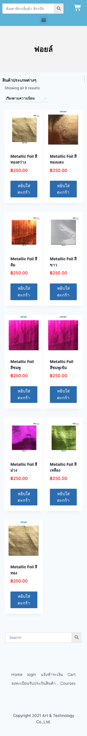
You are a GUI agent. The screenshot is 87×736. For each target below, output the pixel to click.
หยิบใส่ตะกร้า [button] (24, 189)
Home (17, 674)
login (31, 674)
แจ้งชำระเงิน (52, 674)
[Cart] (77, 7)
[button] (43, 20)
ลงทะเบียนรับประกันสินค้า (33, 683)
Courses (68, 683)
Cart (72, 674)
